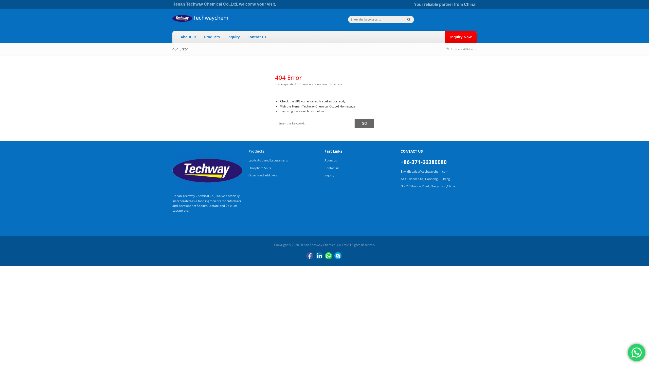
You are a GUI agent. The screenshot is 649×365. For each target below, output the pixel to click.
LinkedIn (319, 255)
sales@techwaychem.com (430, 171)
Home (455, 49)
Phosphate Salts (259, 168)
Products (212, 36)
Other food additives (262, 175)
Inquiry (233, 36)
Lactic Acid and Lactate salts (268, 160)
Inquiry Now (461, 36)
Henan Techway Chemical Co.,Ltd (323, 245)
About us (188, 36)
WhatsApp (328, 255)
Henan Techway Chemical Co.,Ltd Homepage (323, 106)
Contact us (256, 36)
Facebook (309, 255)
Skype (337, 255)
